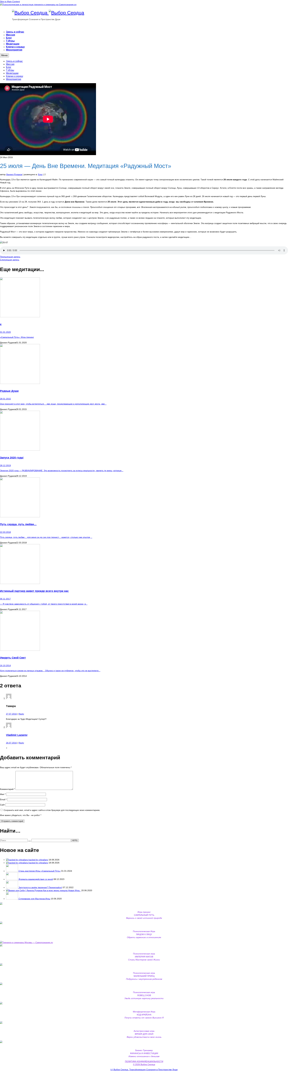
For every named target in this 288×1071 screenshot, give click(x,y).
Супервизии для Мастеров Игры (34, 898)
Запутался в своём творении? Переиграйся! (40, 887)
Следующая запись (9, 259)
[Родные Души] (144, 364)
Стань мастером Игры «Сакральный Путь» (40, 871)
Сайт (2, 805)
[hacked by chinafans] (17, 860)
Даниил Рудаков (14, 174)
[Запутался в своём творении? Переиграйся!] (12, 887)
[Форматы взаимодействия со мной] (12, 879)
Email (3, 799)
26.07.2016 (11, 743)
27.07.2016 (11, 714)
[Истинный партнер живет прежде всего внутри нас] (144, 564)
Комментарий (7, 789)
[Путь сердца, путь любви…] (144, 497)
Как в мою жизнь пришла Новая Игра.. (62, 890)
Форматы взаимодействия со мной (36, 879)
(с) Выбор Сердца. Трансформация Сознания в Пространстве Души (144, 1069)
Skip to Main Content (10, 1)
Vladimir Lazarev (16, 735)
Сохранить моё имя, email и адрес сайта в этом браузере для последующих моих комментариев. (52, 810)
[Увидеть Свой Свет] (144, 631)
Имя (3, 794)
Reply (21, 714)
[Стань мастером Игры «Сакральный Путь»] (12, 871)
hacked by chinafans (38, 860)
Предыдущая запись (10, 256)
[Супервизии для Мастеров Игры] (12, 898)
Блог (40, 174)
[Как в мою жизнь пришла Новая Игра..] (24, 890)
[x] (144, 297)
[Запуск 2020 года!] (144, 431)
